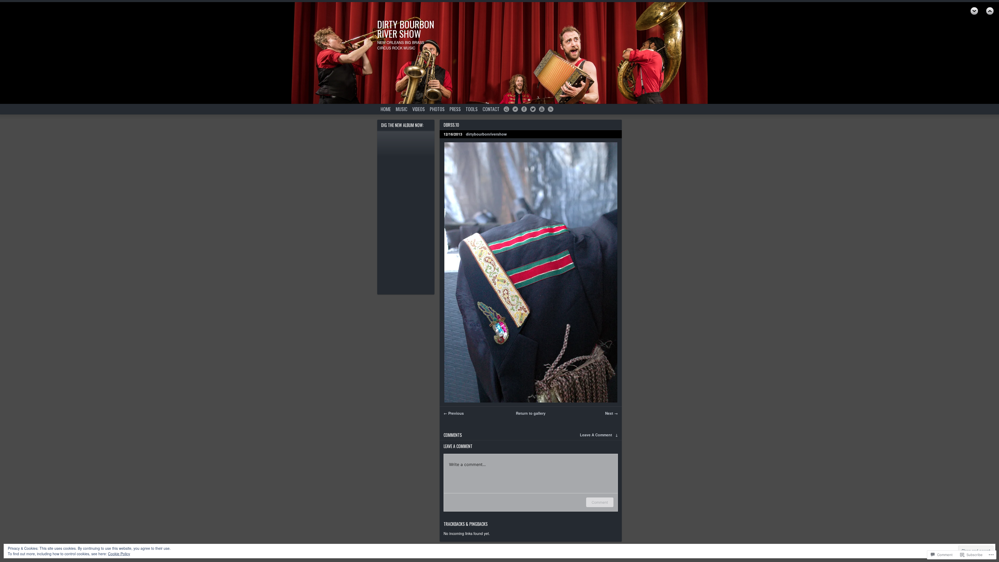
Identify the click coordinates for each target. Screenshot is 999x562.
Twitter (533, 109)
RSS (550, 109)
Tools (472, 109)
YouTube (542, 109)
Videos (418, 109)
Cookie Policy (119, 553)
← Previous (454, 413)
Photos (437, 109)
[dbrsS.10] (531, 272)
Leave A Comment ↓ (599, 435)
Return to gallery (531, 413)
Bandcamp (515, 109)
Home (386, 109)
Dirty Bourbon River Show (405, 28)
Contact (491, 109)
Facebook (524, 109)
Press (455, 109)
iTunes (506, 109)
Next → (611, 413)
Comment (600, 502)
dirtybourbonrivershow (486, 134)
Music (401, 109)
